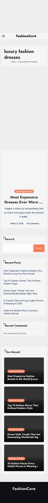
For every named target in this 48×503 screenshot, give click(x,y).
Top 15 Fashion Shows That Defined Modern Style (22, 407)
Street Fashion (16, 429)
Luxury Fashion (16, 371)
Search (10, 239)
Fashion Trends (16, 458)
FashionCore (26, 35)
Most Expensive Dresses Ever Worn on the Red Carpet (24, 202)
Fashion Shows (16, 400)
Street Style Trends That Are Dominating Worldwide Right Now (20, 292)
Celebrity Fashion (24, 191)
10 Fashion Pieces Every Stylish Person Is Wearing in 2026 (23, 466)
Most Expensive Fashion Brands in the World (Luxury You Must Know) (22, 272)
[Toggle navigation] (3, 36)
